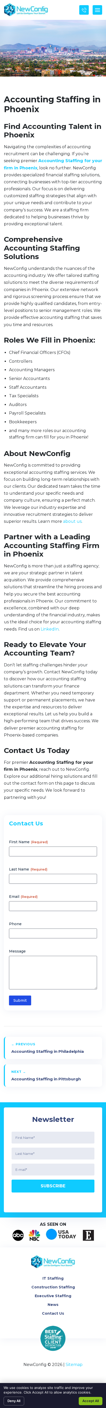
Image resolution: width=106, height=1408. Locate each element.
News (53, 1304)
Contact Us (53, 1313)
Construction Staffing (53, 1287)
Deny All (13, 1401)
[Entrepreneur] (88, 1235)
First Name (28, 842)
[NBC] (34, 1235)
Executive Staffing (53, 1296)
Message (17, 951)
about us (72, 521)
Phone (15, 924)
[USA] (61, 1235)
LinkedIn (50, 629)
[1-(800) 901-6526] (84, 10)
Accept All (90, 1401)
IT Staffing (53, 1278)
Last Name (28, 869)
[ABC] (18, 1235)
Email (23, 896)
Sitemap (74, 1364)
